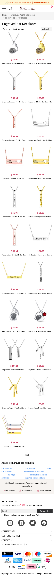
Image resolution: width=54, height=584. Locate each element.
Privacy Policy (35, 515)
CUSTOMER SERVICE (10, 535)
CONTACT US (7, 540)
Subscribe (45, 511)
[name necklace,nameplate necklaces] (27, 8)
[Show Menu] (4, 8)
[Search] (10, 8)
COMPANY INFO (8, 531)
